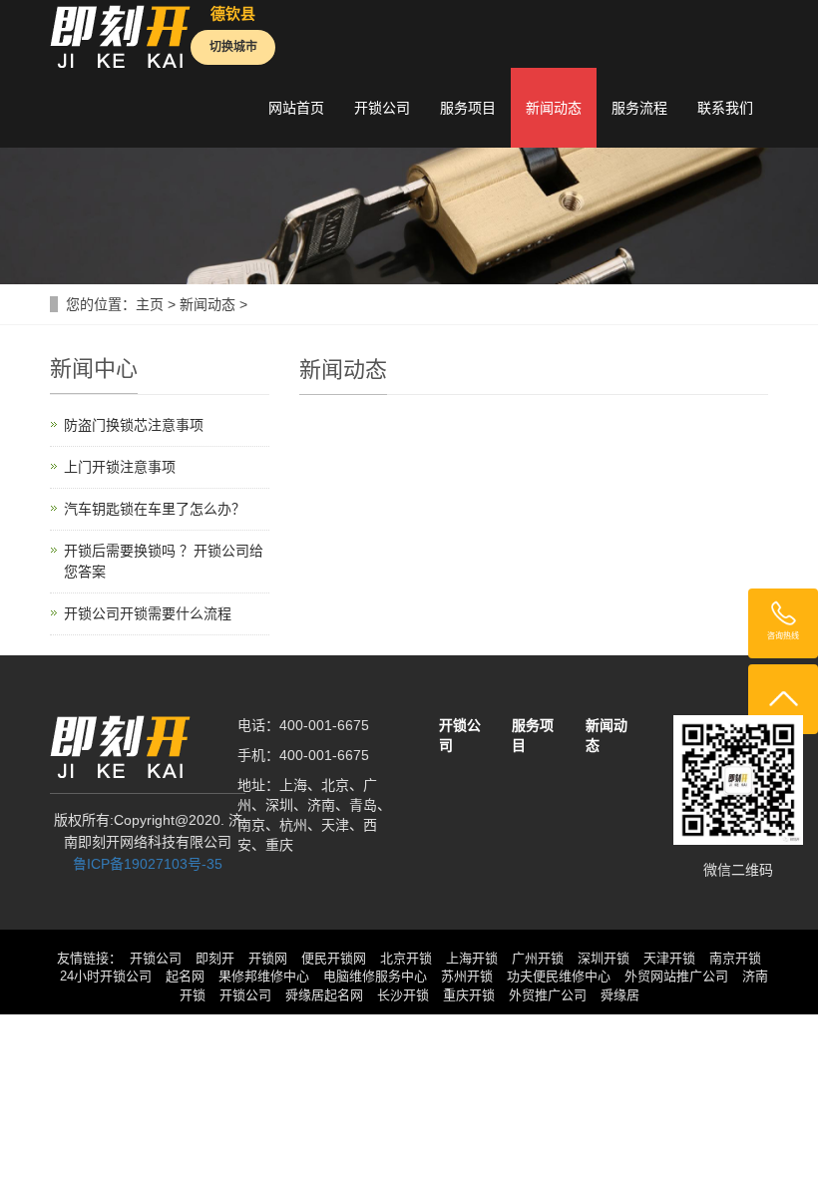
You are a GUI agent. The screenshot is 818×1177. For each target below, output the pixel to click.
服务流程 (639, 108)
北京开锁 (406, 958)
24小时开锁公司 (106, 976)
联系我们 (725, 108)
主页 (150, 304)
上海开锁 (472, 958)
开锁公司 (382, 108)
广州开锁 (538, 958)
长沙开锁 (403, 994)
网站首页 (296, 108)
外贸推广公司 (548, 994)
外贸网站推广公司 (676, 976)
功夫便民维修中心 (559, 976)
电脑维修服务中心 (375, 976)
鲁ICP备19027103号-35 (147, 864)
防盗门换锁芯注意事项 (134, 425)
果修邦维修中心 (263, 976)
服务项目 (468, 108)
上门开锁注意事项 (120, 467)
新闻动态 (554, 108)
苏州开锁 (467, 976)
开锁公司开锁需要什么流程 (147, 613)
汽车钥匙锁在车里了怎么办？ (154, 509)
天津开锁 (669, 958)
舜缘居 (620, 994)
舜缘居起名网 (324, 994)
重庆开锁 (469, 994)
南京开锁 (735, 958)
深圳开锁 (603, 958)
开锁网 (267, 958)
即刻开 (215, 958)
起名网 (185, 976)
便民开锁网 (333, 958)
